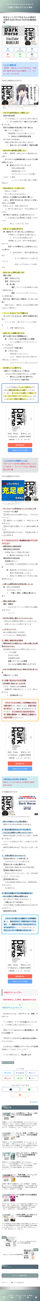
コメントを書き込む (20, 1275)
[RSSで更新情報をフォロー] (20, 1095)
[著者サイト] (11, 1089)
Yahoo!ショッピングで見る (20, 450)
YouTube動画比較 (8, 1062)
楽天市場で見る (20, 445)
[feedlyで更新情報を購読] (29, 1089)
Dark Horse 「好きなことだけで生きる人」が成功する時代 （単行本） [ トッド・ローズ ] (19, 436)
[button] (36, 618)
